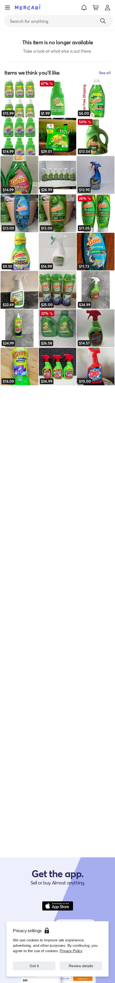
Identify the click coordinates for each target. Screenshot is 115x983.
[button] (84, 7)
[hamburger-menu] (7, 7)
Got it (34, 965)
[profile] (107, 7)
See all (105, 72)
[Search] (103, 21)
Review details (81, 965)
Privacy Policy (71, 950)
